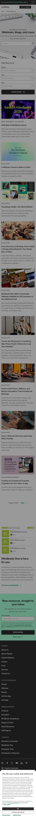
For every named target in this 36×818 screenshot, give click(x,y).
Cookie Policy (17, 815)
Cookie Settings (18, 812)
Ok (18, 808)
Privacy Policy (7, 804)
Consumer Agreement (13, 802)
